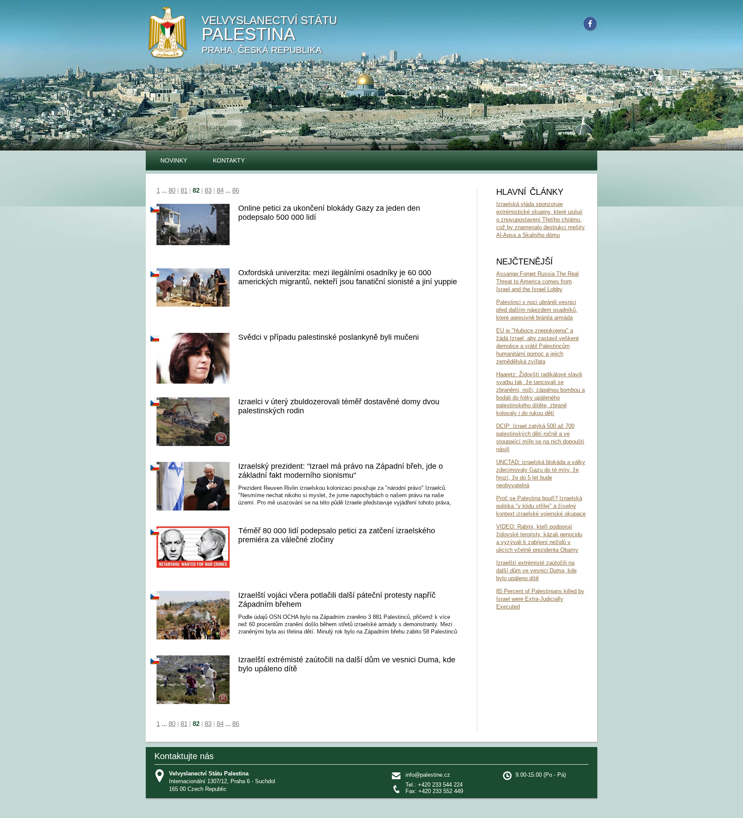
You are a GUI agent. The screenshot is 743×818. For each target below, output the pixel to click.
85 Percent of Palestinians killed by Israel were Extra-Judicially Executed (540, 599)
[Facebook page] (591, 25)
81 (184, 190)
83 (208, 190)
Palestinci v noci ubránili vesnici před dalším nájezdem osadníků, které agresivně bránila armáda (536, 310)
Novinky (173, 160)
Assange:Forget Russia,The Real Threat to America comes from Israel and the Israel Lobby (537, 281)
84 (220, 190)
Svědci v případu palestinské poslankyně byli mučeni (328, 337)
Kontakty (229, 160)
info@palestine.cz (427, 775)
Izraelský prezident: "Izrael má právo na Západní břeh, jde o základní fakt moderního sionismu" (340, 471)
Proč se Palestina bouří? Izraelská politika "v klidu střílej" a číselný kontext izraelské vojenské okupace (541, 506)
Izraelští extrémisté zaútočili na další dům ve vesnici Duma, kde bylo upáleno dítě (536, 570)
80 (172, 190)
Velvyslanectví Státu (269, 34)
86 (235, 190)
